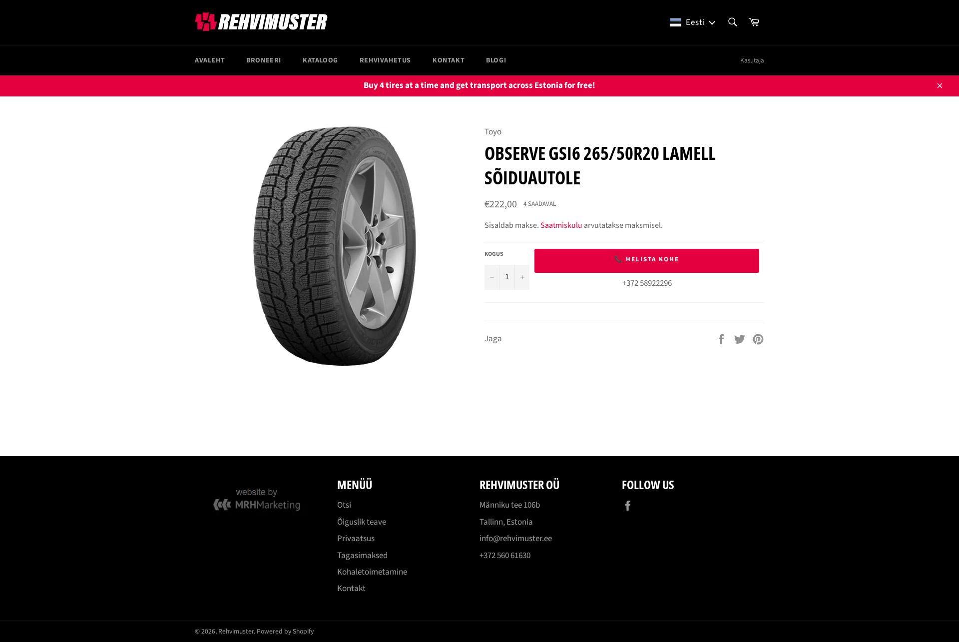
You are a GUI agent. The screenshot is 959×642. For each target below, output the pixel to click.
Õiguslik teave (361, 522)
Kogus (493, 254)
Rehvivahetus (385, 60)
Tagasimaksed (362, 556)
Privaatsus (356, 539)
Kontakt (449, 60)
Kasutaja (752, 60)
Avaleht (210, 60)
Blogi (496, 60)
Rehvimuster (236, 631)
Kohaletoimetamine (372, 572)
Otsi (344, 505)
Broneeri (263, 60)
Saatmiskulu (561, 225)
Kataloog (320, 60)
